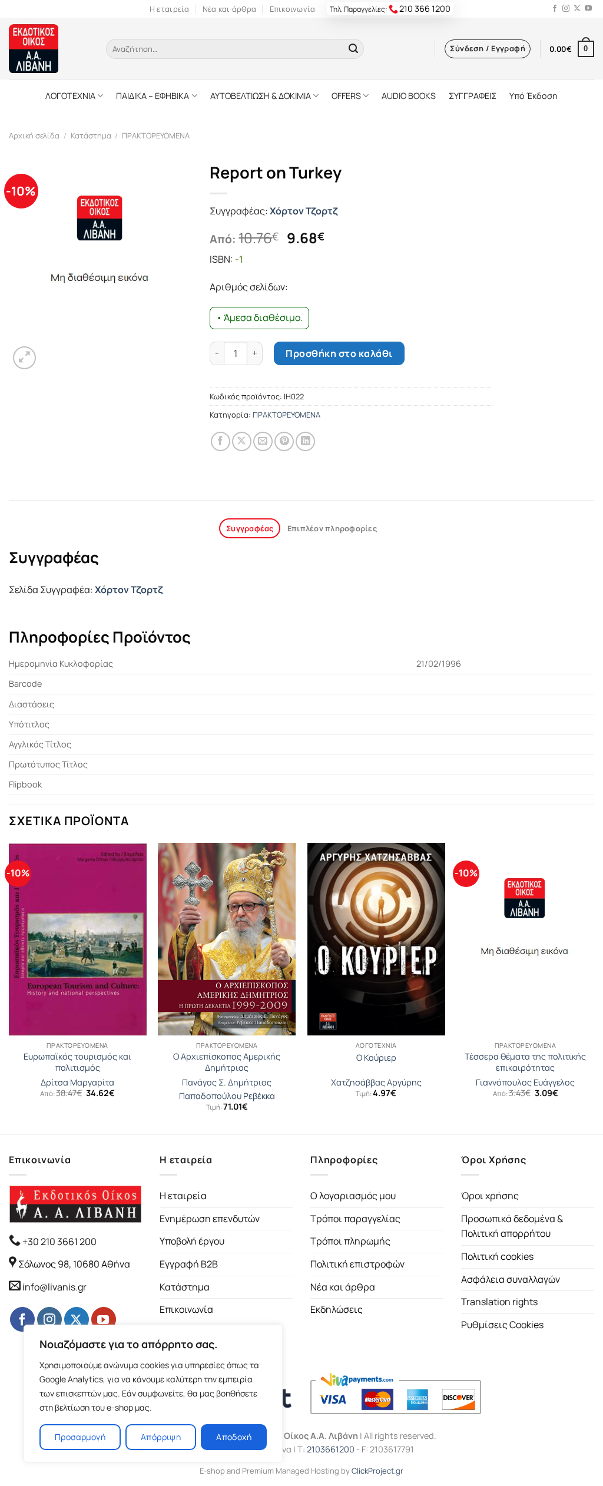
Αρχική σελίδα (34, 135)
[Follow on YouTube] (588, 9)
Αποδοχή (233, 1436)
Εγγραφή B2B (189, 1263)
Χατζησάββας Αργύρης (376, 1082)
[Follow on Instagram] (565, 9)
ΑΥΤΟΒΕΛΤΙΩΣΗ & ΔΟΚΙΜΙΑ (260, 95)
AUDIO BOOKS (409, 95)
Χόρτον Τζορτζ (303, 210)
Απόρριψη (161, 1436)
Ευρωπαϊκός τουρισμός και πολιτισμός (77, 1062)
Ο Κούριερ (376, 1058)
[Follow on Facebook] (554, 9)
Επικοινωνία (293, 9)
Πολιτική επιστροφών (357, 1263)
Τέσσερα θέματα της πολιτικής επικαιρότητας (525, 1062)
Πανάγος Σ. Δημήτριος (226, 1082)
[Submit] (353, 49)
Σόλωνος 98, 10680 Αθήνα (74, 1263)
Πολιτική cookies (497, 1256)
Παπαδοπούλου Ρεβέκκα (227, 1096)
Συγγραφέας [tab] (250, 528)
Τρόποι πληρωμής (350, 1241)
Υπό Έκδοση (533, 95)
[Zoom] (24, 357)
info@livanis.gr (54, 1286)
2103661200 (330, 1449)
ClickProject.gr (377, 1470)
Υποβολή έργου (192, 1241)
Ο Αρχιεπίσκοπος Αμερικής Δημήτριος (226, 1062)
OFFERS (346, 95)
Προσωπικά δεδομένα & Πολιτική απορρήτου (512, 1226)
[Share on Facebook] (220, 441)
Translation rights (499, 1301)
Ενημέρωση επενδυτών (210, 1218)
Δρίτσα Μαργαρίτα (77, 1082)
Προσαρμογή (80, 1436)
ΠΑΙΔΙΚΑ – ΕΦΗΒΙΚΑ (152, 95)
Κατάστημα (91, 135)
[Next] (593, 987)
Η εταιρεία (170, 9)
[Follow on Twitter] (577, 9)
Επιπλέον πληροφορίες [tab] (332, 528)
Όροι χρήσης (490, 1195)
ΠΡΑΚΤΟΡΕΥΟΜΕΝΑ (156, 135)
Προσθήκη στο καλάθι (339, 353)
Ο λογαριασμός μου (353, 1195)
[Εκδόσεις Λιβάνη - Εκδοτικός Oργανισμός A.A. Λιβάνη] (48, 49)
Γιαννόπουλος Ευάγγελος (525, 1082)
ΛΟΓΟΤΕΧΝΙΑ (70, 95)
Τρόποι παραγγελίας (355, 1218)
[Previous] (9, 987)
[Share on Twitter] (241, 441)
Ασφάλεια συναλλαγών (510, 1279)
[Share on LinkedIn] (305, 441)
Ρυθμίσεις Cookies (502, 1324)
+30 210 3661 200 (59, 1241)
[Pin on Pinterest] (284, 441)
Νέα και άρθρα (229, 9)
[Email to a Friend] (263, 441)
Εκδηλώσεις (336, 1309)
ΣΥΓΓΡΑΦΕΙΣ (472, 95)
